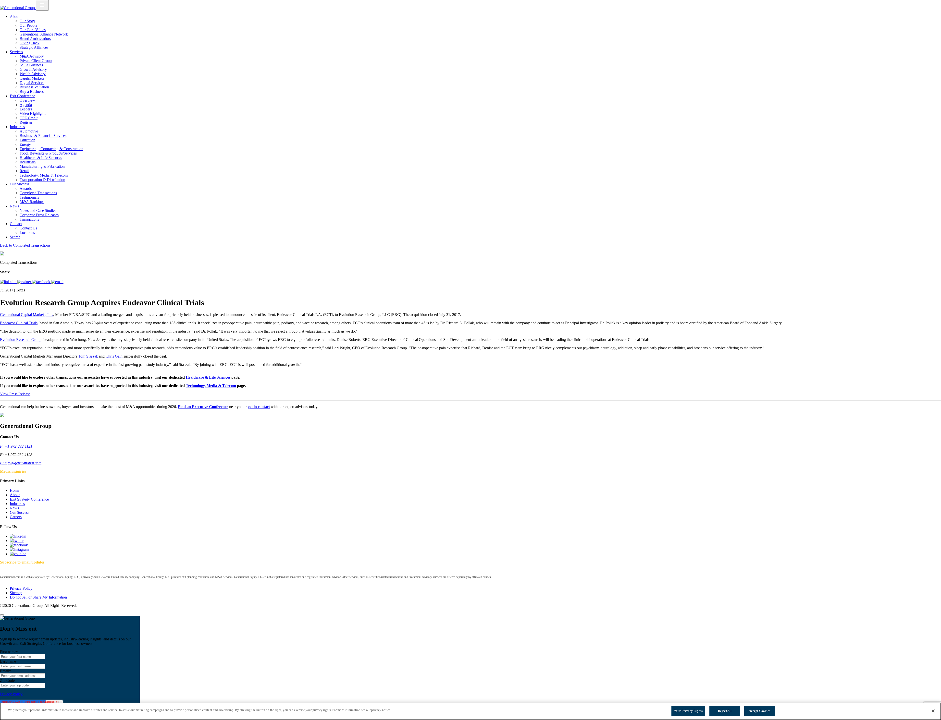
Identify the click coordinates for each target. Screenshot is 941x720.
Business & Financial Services (43, 135)
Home (14, 490)
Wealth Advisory (33, 74)
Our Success (19, 184)
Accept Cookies (759, 711)
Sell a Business (31, 65)
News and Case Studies (38, 210)
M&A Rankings (32, 202)
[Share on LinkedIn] (8, 282)
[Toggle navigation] (42, 5)
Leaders (26, 109)
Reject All (724, 711)
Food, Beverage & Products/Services (48, 153)
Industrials (28, 162)
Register (26, 122)
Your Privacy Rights (688, 711)
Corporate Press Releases (39, 215)
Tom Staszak (88, 356)
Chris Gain (114, 356)
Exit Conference (22, 96)
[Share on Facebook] (41, 282)
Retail (24, 171)
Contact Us (28, 228)
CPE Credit (28, 118)
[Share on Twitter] (24, 282)
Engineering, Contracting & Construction (51, 149)
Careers (16, 517)
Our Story (27, 21)
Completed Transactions (38, 193)
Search (15, 237)
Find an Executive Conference (203, 407)
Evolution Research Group (20, 339)
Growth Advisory (33, 69)
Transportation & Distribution (42, 180)
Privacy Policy (21, 588)
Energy (25, 144)
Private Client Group (36, 61)
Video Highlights (33, 113)
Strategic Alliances (34, 47)
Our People (28, 25)
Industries (17, 127)
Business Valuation (34, 87)
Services (16, 52)
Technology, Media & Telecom (44, 175)
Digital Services (32, 83)
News (14, 206)
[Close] (2, 615)
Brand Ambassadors (35, 38)
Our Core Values (33, 30)
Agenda (26, 105)
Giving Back (29, 43)
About (15, 16)
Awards (26, 188)
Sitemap (16, 593)
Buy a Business (32, 91)
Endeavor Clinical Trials (18, 323)
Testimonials (29, 197)
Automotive (29, 131)
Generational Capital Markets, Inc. (26, 314)
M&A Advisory (32, 56)
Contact (16, 224)
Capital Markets (32, 78)
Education (27, 140)
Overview (27, 100)
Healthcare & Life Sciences (41, 158)
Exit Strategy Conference (29, 499)
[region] (470, 711)
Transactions (29, 219)
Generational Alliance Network (44, 34)
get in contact (259, 407)
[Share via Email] (57, 282)
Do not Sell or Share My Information (38, 597)
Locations (27, 232)
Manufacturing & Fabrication (42, 166)
